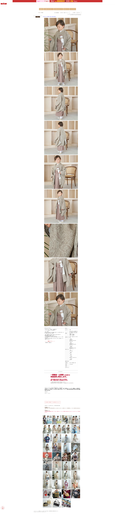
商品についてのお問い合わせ (49, 405)
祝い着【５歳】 (54, 16)
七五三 (50, 16)
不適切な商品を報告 (57, 405)
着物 (48, 16)
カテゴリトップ (45, 16)
